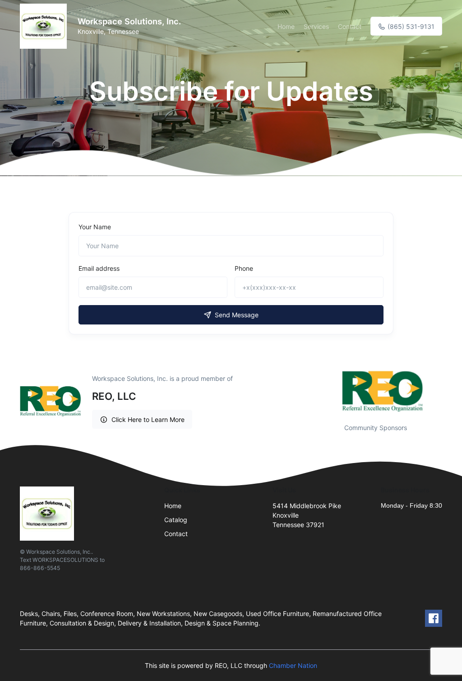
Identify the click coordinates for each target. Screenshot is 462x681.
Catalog (175, 519)
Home (286, 26)
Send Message (237, 315)
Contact (349, 26)
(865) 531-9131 (410, 26)
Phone (244, 268)
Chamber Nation (293, 665)
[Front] (45, 26)
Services (316, 26)
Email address (99, 268)
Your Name (95, 227)
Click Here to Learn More (148, 419)
